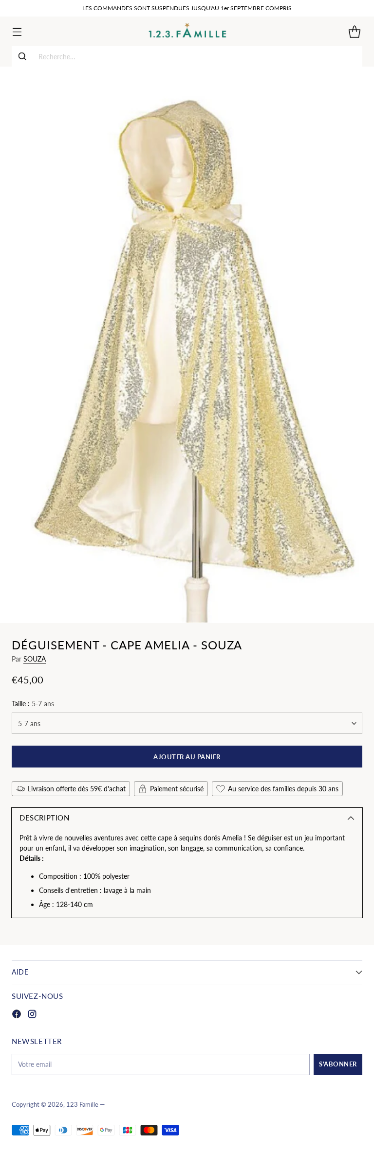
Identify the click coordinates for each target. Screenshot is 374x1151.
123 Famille (82, 1104)
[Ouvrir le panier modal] (354, 31)
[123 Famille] (187, 31)
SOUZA (34, 659)
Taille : (33, 703)
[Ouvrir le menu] (17, 31)
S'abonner (338, 1064)
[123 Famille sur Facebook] (16, 1015)
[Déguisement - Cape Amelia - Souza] (187, 345)
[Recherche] (22, 56)
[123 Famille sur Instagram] (32, 1015)
